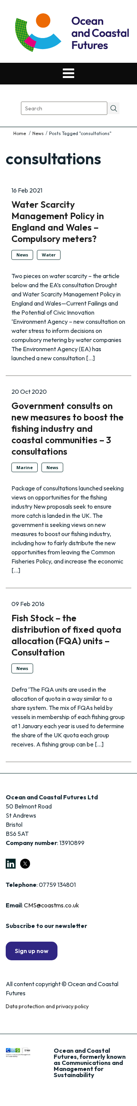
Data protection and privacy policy (47, 1006)
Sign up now (31, 951)
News (38, 133)
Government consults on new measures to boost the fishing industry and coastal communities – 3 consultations (67, 428)
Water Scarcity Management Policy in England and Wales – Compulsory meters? (57, 221)
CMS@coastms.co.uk (51, 905)
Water (49, 255)
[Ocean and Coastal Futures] (71, 33)
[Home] (20, 133)
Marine (24, 467)
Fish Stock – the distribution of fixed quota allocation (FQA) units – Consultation (66, 635)
